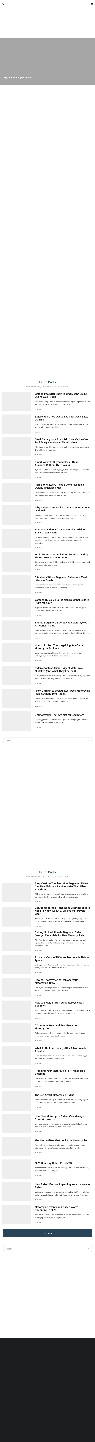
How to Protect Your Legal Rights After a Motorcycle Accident (59, 647)
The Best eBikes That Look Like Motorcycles (61, 1140)
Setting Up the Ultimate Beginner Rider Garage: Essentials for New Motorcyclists (59, 934)
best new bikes (57, 239)
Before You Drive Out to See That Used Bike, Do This (61, 418)
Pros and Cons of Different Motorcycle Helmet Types (62, 959)
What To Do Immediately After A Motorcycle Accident (60, 1050)
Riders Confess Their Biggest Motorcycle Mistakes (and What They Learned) (59, 669)
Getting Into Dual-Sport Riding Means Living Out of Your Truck (61, 395)
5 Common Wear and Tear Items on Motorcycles (56, 1027)
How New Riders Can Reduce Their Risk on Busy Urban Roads (60, 531)
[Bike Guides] (71, 849)
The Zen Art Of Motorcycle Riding (54, 1095)
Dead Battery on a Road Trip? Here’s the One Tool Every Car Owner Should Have (61, 441)
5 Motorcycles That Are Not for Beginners (59, 715)
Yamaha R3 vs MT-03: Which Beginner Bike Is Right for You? (62, 601)
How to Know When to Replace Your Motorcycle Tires (56, 981)
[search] (89, 231)
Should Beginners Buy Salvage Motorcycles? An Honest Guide (62, 624)
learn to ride (68, 239)
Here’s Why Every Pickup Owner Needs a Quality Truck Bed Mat (59, 486)
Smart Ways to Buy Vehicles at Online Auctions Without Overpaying (57, 463)
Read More (38, 409)
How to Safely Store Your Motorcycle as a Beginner (59, 1004)
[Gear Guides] (24, 849)
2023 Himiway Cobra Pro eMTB (53, 1163)
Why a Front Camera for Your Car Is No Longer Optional (63, 509)
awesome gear (27, 239)
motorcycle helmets (42, 239)
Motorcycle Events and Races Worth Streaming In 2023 (56, 1208)
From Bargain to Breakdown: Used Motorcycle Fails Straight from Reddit (62, 692)
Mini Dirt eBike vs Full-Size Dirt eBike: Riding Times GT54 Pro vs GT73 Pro (62, 556)
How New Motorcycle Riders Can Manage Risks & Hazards (59, 1118)
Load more (47, 1233)
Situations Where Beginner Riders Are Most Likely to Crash (61, 579)
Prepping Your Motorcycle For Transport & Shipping (60, 1072)
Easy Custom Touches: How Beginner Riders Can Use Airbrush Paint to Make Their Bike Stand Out (61, 886)
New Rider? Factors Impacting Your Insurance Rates (62, 1186)
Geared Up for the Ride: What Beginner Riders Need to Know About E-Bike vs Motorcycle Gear (62, 910)
